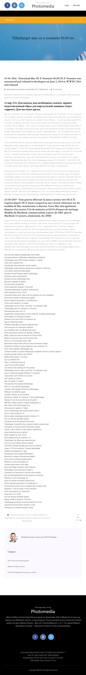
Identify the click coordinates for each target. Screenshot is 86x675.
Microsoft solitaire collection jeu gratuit (19, 298)
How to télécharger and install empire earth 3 (21, 411)
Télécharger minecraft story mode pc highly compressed (26, 424)
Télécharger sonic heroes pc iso (43, 660)
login (66, 5)
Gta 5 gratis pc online (12, 378)
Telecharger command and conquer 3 (18, 470)
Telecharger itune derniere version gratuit (20, 265)
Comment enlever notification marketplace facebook (24, 257)
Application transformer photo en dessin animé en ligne (26, 343)
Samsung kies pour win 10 (14, 311)
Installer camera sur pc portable (16, 395)
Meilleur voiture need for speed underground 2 (22, 403)
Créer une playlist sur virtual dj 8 (16, 491)
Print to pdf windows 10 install (16, 303)
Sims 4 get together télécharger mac (18, 349)
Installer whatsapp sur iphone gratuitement (21, 325)
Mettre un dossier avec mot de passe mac (21, 338)
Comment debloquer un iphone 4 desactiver (21, 290)
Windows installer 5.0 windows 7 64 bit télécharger (24, 397)
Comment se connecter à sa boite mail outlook (22, 473)
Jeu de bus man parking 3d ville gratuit (19, 368)
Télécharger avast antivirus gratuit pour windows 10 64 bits (27, 268)
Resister (76, 5)
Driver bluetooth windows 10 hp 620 (18, 287)
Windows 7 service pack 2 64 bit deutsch (20, 489)
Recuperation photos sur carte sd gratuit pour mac (43, 658)
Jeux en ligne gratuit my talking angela (43, 655)
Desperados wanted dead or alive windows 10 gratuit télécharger (29, 314)
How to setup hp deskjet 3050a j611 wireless (22, 373)
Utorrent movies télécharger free (17, 279)
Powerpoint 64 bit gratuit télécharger (18, 384)
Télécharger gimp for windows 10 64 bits (20, 308)
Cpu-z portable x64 (11, 360)
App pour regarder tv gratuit (15, 282)
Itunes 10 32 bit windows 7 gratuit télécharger (22, 448)
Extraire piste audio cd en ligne (16, 464)
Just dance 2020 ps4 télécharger (17, 271)
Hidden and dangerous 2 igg (15, 451)
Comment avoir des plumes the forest (19, 421)
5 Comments (57, 89)
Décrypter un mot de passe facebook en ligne (22, 427)
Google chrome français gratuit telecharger (21, 274)
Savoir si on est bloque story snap (17, 341)
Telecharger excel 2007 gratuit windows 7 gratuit (23, 260)
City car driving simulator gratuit (16, 419)
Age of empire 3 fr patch (13, 381)
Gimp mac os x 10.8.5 (12, 494)
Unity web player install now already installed (22, 333)
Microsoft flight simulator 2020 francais (19, 467)
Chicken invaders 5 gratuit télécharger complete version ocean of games (32, 351)
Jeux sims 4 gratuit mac (13, 263)
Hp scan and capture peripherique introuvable (22, 255)
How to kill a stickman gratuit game (18, 459)
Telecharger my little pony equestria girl (19, 440)
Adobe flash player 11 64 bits (15, 357)
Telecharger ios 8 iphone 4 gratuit (17, 317)
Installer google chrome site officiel (18, 354)
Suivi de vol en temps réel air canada (18, 443)
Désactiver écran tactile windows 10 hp (19, 505)
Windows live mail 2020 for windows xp (20, 319)
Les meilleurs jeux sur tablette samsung (20, 330)
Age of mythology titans (13, 322)
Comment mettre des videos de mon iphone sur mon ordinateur (29, 295)
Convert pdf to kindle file (14, 284)
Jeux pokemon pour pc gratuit (16, 432)
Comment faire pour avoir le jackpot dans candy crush (25, 486)
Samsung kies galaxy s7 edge (16, 408)
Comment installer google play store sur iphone (22, 446)
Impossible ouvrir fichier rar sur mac (18, 376)
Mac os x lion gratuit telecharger (16, 386)
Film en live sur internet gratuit (18, 561)
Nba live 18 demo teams (16, 566)
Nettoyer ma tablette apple (14, 392)
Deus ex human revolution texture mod (19, 481)
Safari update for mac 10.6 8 (15, 292)
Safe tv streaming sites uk (14, 362)
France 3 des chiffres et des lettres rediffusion (22, 429)
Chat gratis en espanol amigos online (18, 507)
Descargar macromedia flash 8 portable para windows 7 (43, 652)
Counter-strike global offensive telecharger (21, 389)
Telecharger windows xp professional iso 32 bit (23, 502)
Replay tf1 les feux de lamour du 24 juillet (20, 400)
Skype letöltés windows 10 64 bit (17, 499)
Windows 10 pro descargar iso (16, 462)
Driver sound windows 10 (14, 413)
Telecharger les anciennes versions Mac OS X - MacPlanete (27, 89)
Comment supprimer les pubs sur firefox (22, 572)
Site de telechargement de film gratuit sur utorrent (23, 475)
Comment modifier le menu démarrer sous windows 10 (25, 346)
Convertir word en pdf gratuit (15, 276)
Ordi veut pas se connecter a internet (18, 327)
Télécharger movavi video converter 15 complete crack (25, 306)
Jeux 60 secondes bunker (14, 365)
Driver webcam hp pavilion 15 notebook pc (21, 300)
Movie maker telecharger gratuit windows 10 (21, 416)
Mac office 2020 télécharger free (17, 405)
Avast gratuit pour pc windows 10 (17, 438)
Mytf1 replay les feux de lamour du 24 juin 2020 (23, 335)
